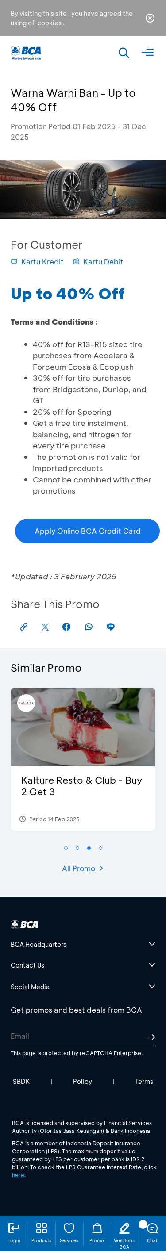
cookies (49, 23)
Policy (82, 1081)
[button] (66, 848)
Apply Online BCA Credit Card (88, 531)
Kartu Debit (103, 261)
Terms (144, 1081)
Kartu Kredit (42, 261)
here (18, 1174)
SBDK (21, 1081)
